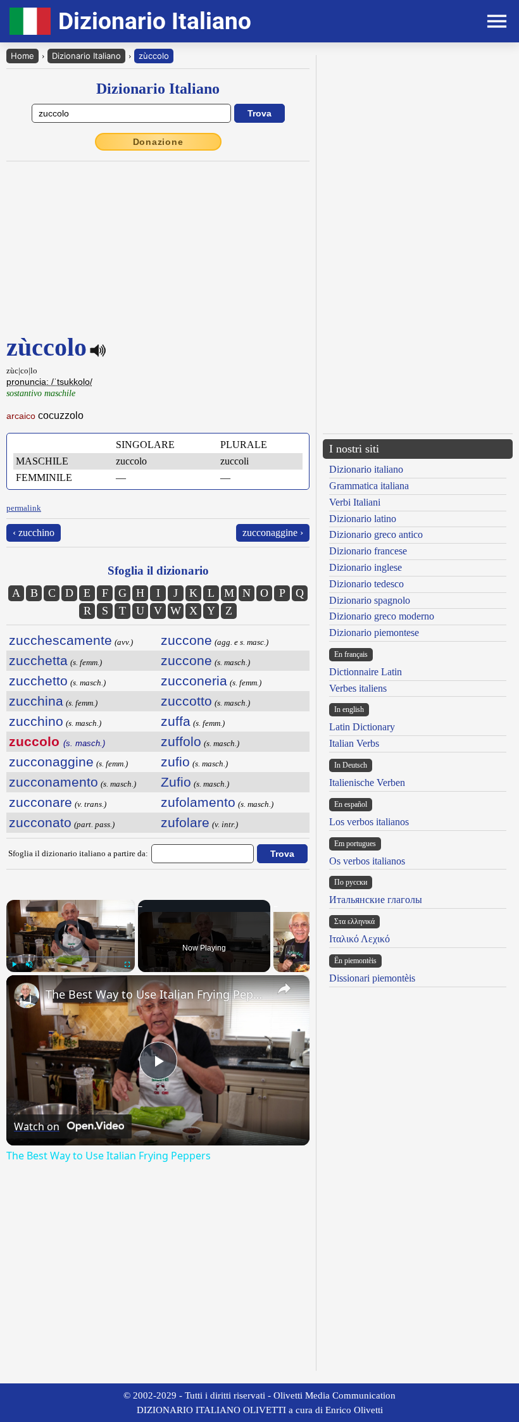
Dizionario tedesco (366, 583)
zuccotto (186, 701)
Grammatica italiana (369, 485)
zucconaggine (51, 761)
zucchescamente (60, 640)
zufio (175, 761)
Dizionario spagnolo (369, 600)
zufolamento (198, 802)
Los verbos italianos (369, 821)
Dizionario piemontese (374, 632)
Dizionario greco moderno (381, 616)
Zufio (176, 782)
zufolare (185, 822)
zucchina (36, 701)
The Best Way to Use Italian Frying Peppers (156, 994)
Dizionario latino (362, 518)
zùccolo (154, 56)
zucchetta (38, 660)
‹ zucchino (33, 532)
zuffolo (181, 741)
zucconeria (194, 680)
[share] (284, 988)
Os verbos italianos (367, 861)
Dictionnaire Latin (365, 671)
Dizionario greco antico (376, 534)
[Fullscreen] (127, 964)
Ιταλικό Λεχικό (359, 938)
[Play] (14, 964)
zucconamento (53, 782)
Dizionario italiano (366, 469)
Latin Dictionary (362, 726)
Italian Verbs (354, 743)
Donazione (158, 142)
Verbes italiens (358, 688)
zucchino (36, 721)
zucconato (40, 822)
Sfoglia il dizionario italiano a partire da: (78, 853)
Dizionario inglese (365, 567)
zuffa (176, 721)
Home (22, 56)
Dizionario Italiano (86, 56)
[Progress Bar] (70, 956)
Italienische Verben (367, 782)
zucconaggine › (272, 532)
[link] (26, 995)
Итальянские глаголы (375, 899)
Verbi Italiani (354, 502)
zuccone (186, 640)
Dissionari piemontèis (372, 978)
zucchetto (38, 680)
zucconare (40, 802)
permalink (23, 508)
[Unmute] (29, 964)
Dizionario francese (368, 551)
